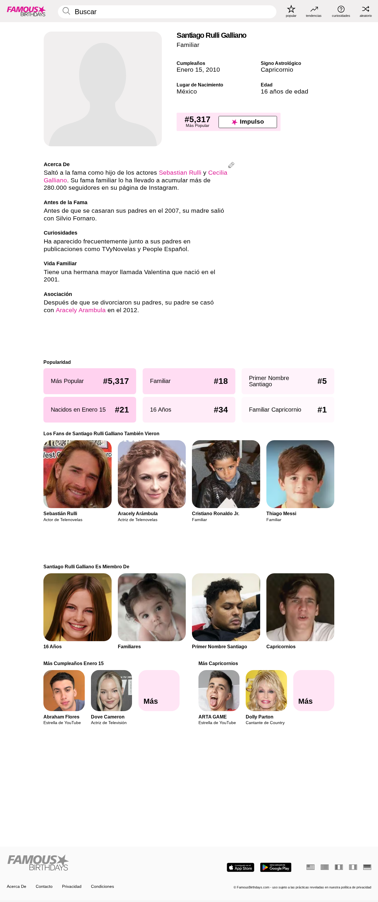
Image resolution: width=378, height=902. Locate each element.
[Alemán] (367, 867)
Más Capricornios (218, 663)
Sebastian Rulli (180, 172)
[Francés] (339, 867)
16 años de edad (284, 91)
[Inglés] (311, 867)
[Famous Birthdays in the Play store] (275, 867)
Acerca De (16, 886)
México (187, 91)
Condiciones (102, 886)
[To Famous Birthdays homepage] (26, 11)
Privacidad (72, 886)
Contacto (44, 886)
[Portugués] (325, 867)
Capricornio (277, 69)
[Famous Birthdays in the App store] (240, 867)
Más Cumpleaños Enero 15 (74, 663)
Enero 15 (189, 69)
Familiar (188, 44)
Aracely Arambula (81, 310)
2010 (213, 69)
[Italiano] (353, 867)
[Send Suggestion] (231, 166)
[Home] (96, 863)
